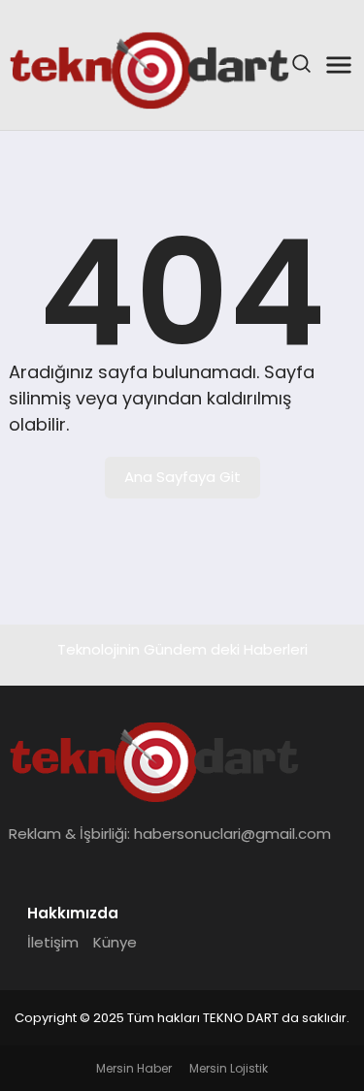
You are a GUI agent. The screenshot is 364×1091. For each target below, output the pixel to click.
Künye (115, 942)
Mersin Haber (134, 1068)
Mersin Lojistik (228, 1068)
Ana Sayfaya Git (182, 476)
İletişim (53, 942)
